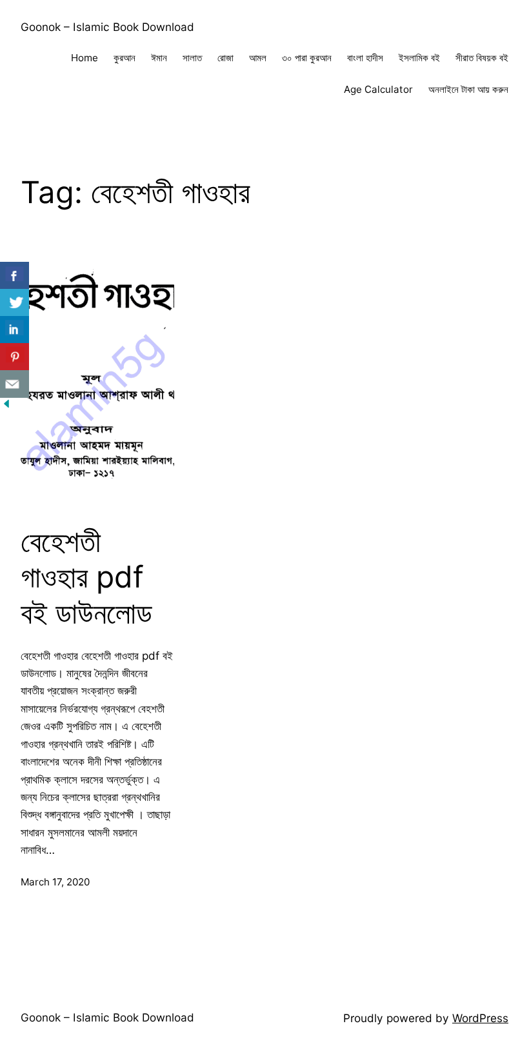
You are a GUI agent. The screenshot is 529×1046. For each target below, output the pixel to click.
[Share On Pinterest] (14, 357)
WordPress (480, 1018)
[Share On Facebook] (14, 276)
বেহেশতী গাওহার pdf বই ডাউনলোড (86, 577)
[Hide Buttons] (6, 406)
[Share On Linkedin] (14, 330)
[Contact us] (14, 384)
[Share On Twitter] (14, 303)
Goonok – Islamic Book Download (107, 27)
